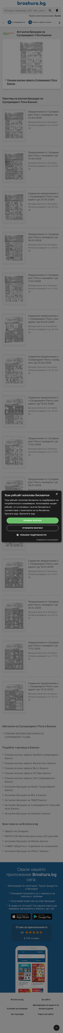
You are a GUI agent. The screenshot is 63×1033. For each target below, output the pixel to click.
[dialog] (32, 516)
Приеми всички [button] (32, 520)
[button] (32, 535)
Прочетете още (27, 513)
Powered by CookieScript (47, 540)
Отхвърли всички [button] (32, 528)
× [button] (57, 494)
